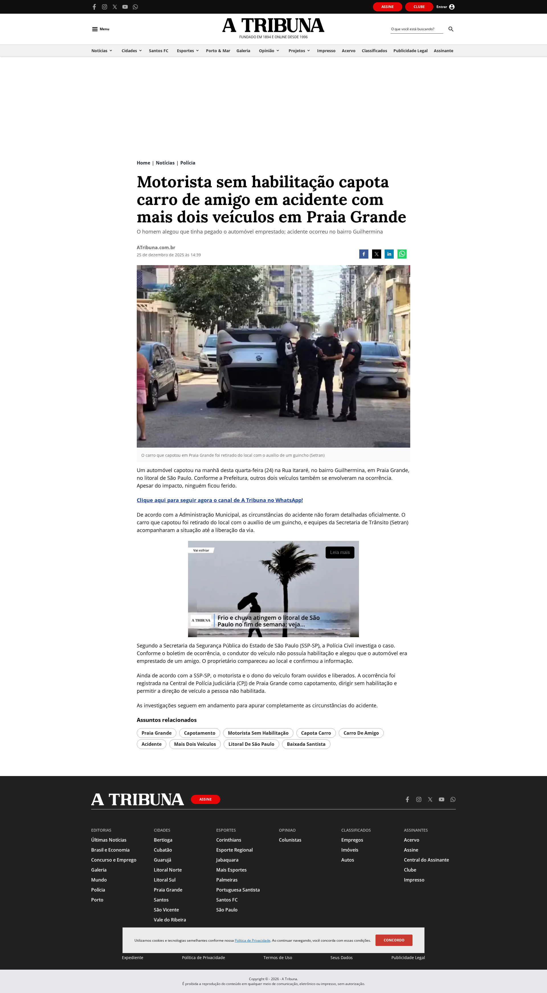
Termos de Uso (278, 957)
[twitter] (376, 254)
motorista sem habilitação (258, 733)
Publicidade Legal (408, 957)
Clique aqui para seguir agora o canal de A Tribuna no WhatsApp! (220, 500)
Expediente (132, 957)
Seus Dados (341, 957)
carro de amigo (361, 733)
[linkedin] (389, 254)
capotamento (199, 733)
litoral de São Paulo (251, 744)
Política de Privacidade (252, 940)
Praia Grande (157, 733)
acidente (152, 744)
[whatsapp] (402, 254)
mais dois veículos (195, 744)
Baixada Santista (306, 744)
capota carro (316, 733)
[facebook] (363, 254)
